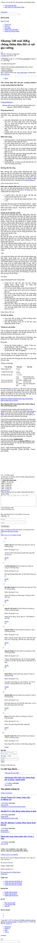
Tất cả (2, 535)
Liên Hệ (7, 906)
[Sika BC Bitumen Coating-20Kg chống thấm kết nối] (9, 818)
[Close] (1, 533)
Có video (13, 535)
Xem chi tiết (8, 785)
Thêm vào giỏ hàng (7, 70)
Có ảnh (18, 535)
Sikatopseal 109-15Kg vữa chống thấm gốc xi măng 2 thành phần (20, 779)
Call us (7, 932)
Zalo (6, 930)
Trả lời (6, 558)
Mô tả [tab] (6, 78)
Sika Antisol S (30, 180)
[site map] (4, 874)
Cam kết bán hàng (10, 904)
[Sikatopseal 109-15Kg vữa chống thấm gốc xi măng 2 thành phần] (12, 773)
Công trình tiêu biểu (11, 5)
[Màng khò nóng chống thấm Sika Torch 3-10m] (5, 832)
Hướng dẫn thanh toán (11, 895)
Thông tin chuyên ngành (12, 31)
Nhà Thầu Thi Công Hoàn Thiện (14, 7)
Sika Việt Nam (5, 74)
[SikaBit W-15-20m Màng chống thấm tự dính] (13, 806)
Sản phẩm (8, 28)
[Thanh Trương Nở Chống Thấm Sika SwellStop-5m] (6, 793)
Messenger (8, 927)
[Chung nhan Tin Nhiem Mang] (10, 872)
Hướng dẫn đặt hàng (11, 894)
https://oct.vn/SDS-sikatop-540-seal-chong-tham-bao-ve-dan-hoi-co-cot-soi (17, 399)
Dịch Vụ (7, 26)
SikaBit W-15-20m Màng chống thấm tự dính (18, 811)
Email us (7, 928)
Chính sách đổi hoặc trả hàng (9, 531)
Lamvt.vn (9, 923)
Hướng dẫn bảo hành (11, 892)
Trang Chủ (8, 24)
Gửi (3, 761)
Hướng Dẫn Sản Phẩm (11, 29)
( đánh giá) (5, 55)
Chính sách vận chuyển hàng (13, 883)
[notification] (9, 854)
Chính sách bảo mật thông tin (13, 881)
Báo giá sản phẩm (10, 903)
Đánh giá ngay (5, 490)
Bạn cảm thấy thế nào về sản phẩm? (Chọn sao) (15, 514)
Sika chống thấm (22, 72)
